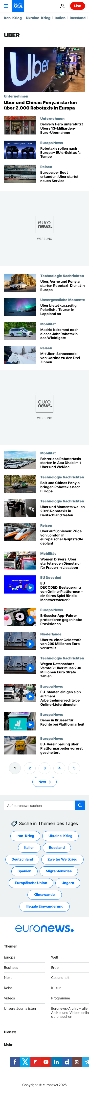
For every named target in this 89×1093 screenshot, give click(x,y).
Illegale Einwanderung (45, 906)
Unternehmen (16, 96)
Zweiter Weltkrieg (62, 859)
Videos (9, 998)
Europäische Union (31, 883)
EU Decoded (50, 577)
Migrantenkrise (59, 871)
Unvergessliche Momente (62, 300)
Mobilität (48, 324)
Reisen (46, 167)
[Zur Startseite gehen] (18, 6)
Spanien (24, 871)
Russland (78, 18)
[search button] (80, 805)
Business (11, 967)
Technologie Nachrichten (62, 276)
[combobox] (44, 805)
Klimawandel (45, 895)
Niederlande (51, 634)
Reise (8, 988)
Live (77, 6)
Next (42, 782)
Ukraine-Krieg (38, 18)
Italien (60, 18)
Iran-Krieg (13, 18)
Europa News (51, 143)
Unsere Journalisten (20, 1008)
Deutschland (22, 859)
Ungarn (68, 883)
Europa (9, 957)
